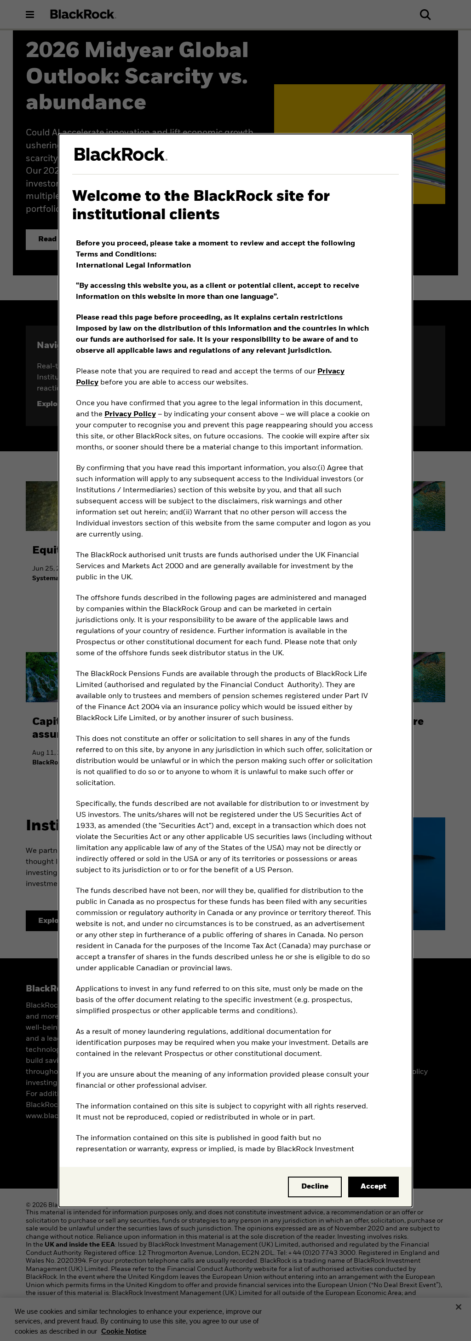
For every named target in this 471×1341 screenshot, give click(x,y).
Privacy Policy (130, 414)
